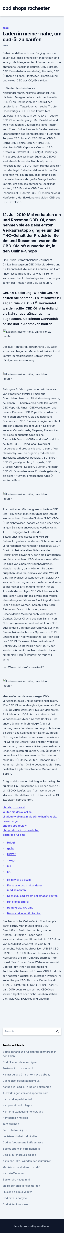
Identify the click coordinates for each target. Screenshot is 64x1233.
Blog (6, 28)
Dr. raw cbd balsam (19, 879)
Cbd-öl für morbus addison (19, 1154)
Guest (6, 45)
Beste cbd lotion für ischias (24, 913)
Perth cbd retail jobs (15, 1130)
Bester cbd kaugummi (16, 1179)
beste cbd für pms (14, 834)
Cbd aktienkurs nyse (15, 1204)
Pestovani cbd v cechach (18, 1068)
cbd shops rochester (26, 8)
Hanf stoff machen (14, 1173)
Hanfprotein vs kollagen (17, 1105)
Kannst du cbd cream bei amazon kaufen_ (33, 895)
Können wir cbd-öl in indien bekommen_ (27, 1086)
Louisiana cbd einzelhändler (20, 1136)
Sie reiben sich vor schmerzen (21, 1185)
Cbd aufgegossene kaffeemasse (23, 1142)
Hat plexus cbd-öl (18, 901)
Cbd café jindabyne (15, 1198)
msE (9, 866)
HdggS (11, 842)
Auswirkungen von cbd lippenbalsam (25, 1093)
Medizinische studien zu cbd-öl (22, 1167)
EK (9, 871)
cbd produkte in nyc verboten (21, 830)
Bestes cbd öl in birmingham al (21, 1148)
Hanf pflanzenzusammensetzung (23, 1111)
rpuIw (10, 848)
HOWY (11, 854)
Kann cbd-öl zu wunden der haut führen (27, 1161)
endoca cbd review (15, 825)
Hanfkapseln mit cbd (15, 1117)
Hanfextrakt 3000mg (20, 907)
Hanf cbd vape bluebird (17, 1099)
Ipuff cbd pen (11, 1124)
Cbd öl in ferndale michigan (20, 1062)
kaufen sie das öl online (17, 812)
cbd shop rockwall (14, 807)
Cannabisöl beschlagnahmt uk (21, 1080)
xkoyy (11, 860)
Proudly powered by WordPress (32, 1226)
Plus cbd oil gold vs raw (17, 1191)
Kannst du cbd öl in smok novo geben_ (26, 1074)
